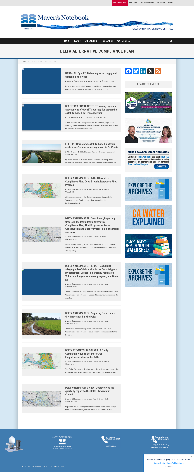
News (76, 41)
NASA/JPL (70, 81)
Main (66, 41)
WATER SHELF (124, 41)
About (171, 3)
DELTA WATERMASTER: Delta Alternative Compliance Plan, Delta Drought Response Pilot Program (91, 182)
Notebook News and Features (88, 152)
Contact (161, 3)
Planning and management (92, 81)
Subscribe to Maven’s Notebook (168, 463)
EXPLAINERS (91, 41)
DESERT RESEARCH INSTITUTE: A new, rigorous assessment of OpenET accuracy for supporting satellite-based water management (91, 110)
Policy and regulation (99, 237)
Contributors (147, 3)
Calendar (108, 41)
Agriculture (79, 81)
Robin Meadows (71, 152)
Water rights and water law (101, 284)
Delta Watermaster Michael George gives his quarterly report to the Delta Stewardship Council (89, 391)
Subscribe (134, 3)
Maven (69, 189)
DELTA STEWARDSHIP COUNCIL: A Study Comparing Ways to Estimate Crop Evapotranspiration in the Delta (86, 354)
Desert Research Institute (74, 117)
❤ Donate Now (119, 3)
